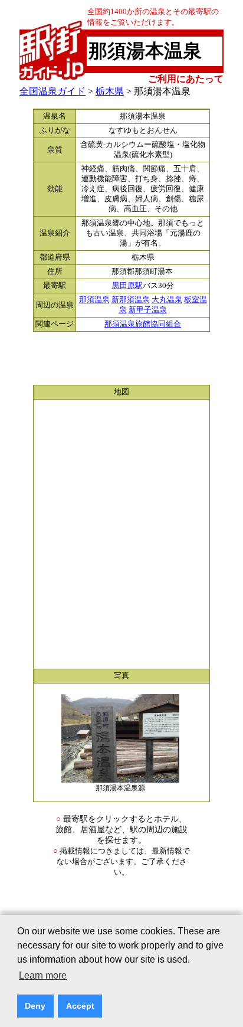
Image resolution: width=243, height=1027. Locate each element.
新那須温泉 (130, 300)
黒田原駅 (127, 286)
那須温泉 (94, 300)
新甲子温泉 (148, 310)
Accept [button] (80, 1005)
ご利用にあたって (186, 79)
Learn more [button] (43, 975)
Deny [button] (35, 1005)
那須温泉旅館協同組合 (142, 324)
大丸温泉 (167, 300)
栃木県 (110, 91)
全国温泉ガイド (52, 91)
